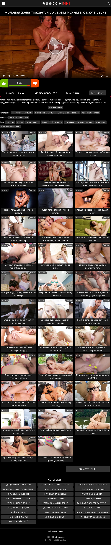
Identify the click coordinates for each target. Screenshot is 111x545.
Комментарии (97, 93)
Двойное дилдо (18, 512)
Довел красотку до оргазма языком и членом (18, 376)
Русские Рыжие (92, 508)
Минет (45, 122)
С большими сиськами (92, 489)
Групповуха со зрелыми (92, 517)
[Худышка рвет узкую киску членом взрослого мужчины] (55, 171)
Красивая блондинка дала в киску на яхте (92, 431)
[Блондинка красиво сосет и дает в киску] (92, 198)
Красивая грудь (85, 122)
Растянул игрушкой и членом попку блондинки (18, 266)
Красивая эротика (90, 113)
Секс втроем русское (18, 508)
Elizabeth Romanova (19, 117)
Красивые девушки (10, 126)
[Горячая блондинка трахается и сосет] (55, 419)
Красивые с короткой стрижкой (93, 503)
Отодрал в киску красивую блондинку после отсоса (55, 239)
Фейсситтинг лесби (55, 512)
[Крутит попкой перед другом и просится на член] (92, 308)
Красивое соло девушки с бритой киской (92, 239)
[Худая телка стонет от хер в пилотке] (55, 198)
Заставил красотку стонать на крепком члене (18, 184)
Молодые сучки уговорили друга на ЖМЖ (92, 376)
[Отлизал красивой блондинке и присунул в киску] (55, 446)
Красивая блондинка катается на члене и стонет (18, 404)
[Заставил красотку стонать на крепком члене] (18, 171)
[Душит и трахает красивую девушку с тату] (92, 253)
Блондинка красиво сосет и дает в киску (92, 211)
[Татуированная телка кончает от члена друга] (18, 141)
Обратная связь (55, 531)
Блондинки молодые (44, 113)
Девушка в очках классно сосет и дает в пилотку (92, 404)
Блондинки (57, 122)
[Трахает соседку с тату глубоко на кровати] (92, 141)
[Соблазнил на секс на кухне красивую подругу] (18, 336)
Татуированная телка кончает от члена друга (18, 154)
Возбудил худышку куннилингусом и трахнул (18, 294)
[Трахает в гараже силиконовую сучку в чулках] (18, 446)
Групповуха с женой (55, 494)
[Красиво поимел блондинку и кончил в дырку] (18, 226)
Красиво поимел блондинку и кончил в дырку (18, 239)
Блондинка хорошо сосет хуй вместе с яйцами (55, 321)
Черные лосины (55, 498)
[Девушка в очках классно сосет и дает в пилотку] (92, 391)
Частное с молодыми (22, 113)
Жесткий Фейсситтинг (18, 498)
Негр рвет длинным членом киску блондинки (55, 294)
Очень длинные (92, 498)
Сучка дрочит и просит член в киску (55, 266)
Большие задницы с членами (92, 512)
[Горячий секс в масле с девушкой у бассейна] (55, 363)
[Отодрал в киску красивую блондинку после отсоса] (55, 226)
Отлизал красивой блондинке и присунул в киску (55, 459)
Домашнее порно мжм (55, 508)
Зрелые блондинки (18, 494)
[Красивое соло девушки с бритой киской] (92, 226)
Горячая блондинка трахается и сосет (55, 431)
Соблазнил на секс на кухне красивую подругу (18, 349)
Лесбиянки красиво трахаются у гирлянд (55, 404)
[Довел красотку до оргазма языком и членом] (18, 363)
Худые (20, 122)
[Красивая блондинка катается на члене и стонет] (18, 391)
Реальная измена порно (55, 503)
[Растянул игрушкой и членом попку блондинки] (18, 253)
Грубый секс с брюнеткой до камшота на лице (55, 154)
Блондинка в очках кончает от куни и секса (19, 321)
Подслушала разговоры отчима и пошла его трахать (92, 184)
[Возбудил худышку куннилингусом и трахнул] (18, 281)
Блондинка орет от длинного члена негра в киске (92, 349)
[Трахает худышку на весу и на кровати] (18, 198)
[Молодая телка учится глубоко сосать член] (55, 336)
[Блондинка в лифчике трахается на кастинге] (18, 419)
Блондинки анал (18, 517)
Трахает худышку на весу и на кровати (18, 211)
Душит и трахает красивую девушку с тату (92, 266)
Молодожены (33, 122)
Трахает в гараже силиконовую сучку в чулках (18, 459)
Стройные (69, 122)
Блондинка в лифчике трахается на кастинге (18, 431)
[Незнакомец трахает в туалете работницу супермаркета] (92, 281)
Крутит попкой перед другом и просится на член (92, 321)
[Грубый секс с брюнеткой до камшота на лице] (55, 141)
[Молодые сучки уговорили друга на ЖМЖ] (92, 363)
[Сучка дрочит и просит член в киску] (55, 253)
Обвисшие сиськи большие (92, 485)
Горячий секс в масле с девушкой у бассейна (55, 376)
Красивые (100, 122)
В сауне (10, 122)
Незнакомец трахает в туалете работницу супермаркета (92, 294)
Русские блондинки (92, 494)
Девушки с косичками (68, 113)
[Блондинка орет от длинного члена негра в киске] (92, 336)
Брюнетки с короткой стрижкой (19, 489)
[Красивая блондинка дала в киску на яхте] (92, 419)
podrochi (56, 3)
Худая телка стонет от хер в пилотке (55, 211)
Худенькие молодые (18, 503)
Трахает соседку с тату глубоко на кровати (92, 154)
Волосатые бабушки (55, 489)
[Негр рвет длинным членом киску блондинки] (55, 281)
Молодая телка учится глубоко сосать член (55, 349)
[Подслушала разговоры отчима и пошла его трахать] (92, 171)
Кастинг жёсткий (18, 521)
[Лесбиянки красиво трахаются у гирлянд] (55, 391)
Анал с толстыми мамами (55, 485)
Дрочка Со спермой (55, 517)
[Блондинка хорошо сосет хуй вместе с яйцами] (55, 308)
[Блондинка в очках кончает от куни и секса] (18, 308)
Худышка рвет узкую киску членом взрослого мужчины (55, 184)
